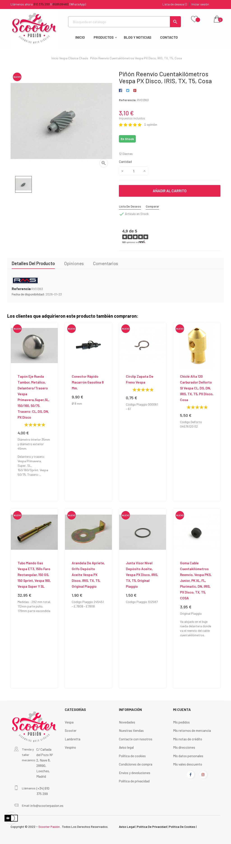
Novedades (127, 722)
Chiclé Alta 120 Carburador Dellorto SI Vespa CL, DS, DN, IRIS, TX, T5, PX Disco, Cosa (196, 388)
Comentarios (105, 263)
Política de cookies (132, 756)
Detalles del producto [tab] (33, 263)
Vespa (69, 722)
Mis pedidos (181, 722)
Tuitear (127, 91)
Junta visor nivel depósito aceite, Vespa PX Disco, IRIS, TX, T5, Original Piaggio (142, 574)
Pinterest (135, 91)
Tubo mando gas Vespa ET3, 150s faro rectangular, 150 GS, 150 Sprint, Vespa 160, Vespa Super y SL (34, 574)
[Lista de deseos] (194, 19)
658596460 (61, 4)
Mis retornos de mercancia (192, 730)
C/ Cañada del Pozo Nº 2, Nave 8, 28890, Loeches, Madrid (44, 762)
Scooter (70, 730)
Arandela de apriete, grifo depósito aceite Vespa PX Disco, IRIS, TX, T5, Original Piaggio (88, 574)
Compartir (121, 91)
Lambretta (72, 739)
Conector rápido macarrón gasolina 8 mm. (88, 382)
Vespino (70, 747)
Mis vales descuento (187, 764)
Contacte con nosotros (135, 739)
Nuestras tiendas (131, 730)
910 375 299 (41, 4)
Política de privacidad (134, 781)
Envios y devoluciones (134, 773)
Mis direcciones (184, 747)
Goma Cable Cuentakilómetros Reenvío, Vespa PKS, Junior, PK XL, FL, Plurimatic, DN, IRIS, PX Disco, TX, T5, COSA (196, 580)
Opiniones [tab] (74, 263)
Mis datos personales (188, 756)
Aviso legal (126, 747)
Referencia (21, 289)
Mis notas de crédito (187, 739)
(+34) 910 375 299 (43, 791)
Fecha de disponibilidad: (28, 294)
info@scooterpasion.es (46, 806)
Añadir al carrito (170, 190)
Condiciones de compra (135, 764)
